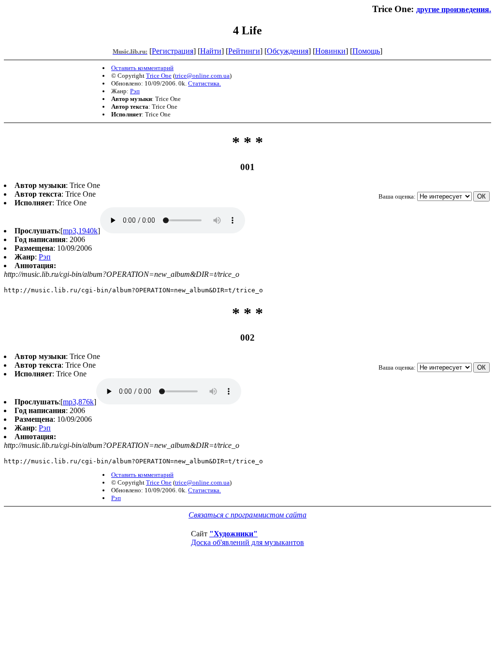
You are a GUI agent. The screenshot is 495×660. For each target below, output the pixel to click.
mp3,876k (78, 402)
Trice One (159, 75)
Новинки (330, 51)
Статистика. (204, 83)
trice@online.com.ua (202, 75)
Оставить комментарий (142, 68)
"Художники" (233, 534)
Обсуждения (287, 51)
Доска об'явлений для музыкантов (247, 542)
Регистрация (172, 51)
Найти (210, 51)
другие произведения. (453, 9)
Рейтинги (244, 51)
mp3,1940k (80, 231)
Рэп (135, 91)
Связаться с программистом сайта (247, 515)
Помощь (366, 51)
